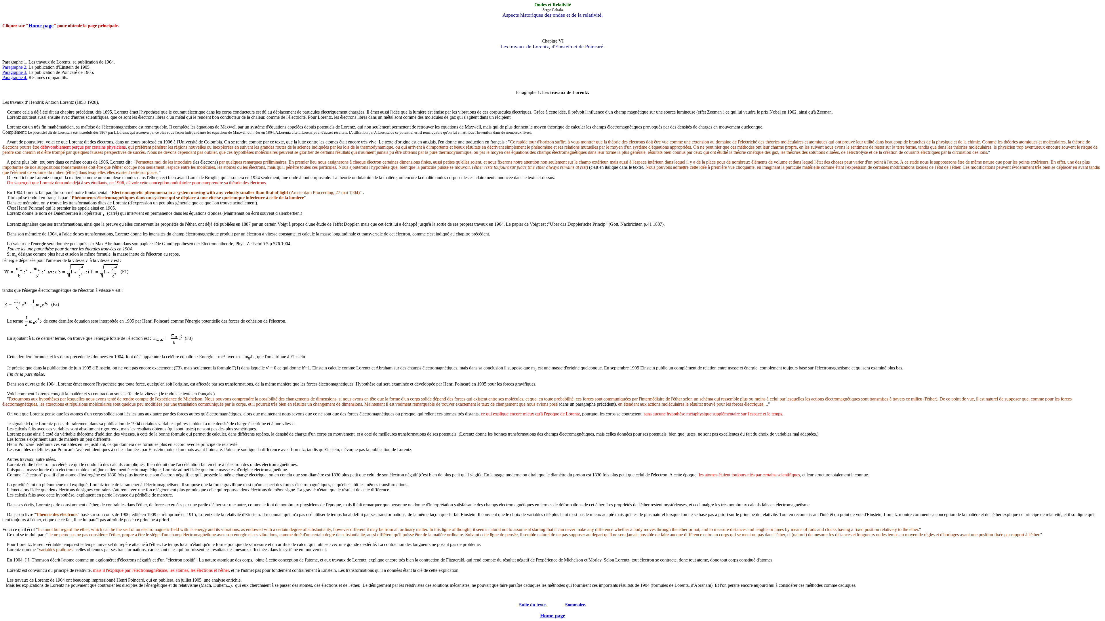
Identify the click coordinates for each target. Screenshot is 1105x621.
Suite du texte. (533, 604)
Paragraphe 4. (14, 77)
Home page (41, 25)
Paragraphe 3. (14, 72)
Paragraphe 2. (14, 67)
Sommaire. (575, 604)
